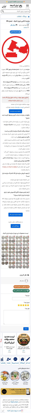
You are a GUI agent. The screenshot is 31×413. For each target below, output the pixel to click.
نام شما (27, 296)
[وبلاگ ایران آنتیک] (4, 6)
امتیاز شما (27, 303)
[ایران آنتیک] (28, 16)
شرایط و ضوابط (14, 402)
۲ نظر (24, 348)
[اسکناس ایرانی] (15, 376)
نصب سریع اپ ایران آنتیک (14, 411)
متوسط (23, 305)
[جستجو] (3, 11)
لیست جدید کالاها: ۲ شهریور (15, 2)
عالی (19, 305)
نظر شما (27, 309)
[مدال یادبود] (5, 376)
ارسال (26, 329)
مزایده (8, 363)
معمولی (26, 305)
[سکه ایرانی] (25, 376)
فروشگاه (22, 363)
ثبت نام (28, 363)
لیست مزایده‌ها (19, 107)
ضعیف (28, 305)
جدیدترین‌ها (15, 363)
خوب (21, 305)
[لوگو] (16, 6)
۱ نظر (9, 348)
